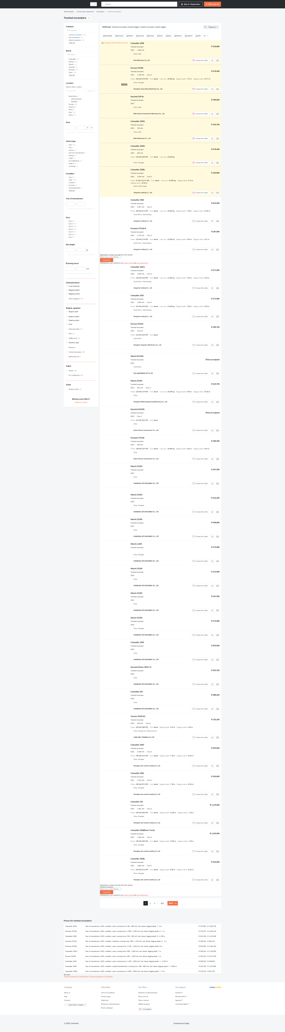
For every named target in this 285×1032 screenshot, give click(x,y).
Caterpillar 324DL (138, 146)
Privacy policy (106, 996)
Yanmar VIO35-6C (138, 716)
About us (67, 993)
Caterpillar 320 (137, 692)
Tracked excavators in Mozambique (76, 976)
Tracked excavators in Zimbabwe (101, 976)
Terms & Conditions (108, 993)
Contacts (67, 1000)
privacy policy (128, 263)
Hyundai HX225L (138, 409)
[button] (212, 60)
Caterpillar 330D (137, 642)
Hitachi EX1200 (137, 356)
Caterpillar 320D (71, 926)
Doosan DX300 (137, 68)
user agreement (142, 263)
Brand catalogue (107, 1008)
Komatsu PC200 (137, 438)
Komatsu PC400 (71, 946)
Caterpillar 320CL (138, 267)
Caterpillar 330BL (138, 859)
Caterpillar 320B (137, 43)
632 (162, 903)
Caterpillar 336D (137, 200)
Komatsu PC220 (71, 941)
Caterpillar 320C (137, 295)
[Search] (103, 4)
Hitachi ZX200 (136, 466)
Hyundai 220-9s (137, 97)
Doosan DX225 (137, 324)
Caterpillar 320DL (138, 121)
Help (65, 996)
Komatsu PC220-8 (138, 228)
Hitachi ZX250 (136, 381)
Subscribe (106, 260)
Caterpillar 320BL (138, 170)
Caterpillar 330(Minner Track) (143, 830)
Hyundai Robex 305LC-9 (141, 667)
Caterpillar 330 (137, 802)
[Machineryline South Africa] (75, 4)
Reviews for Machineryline (110, 1004)
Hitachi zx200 (136, 544)
